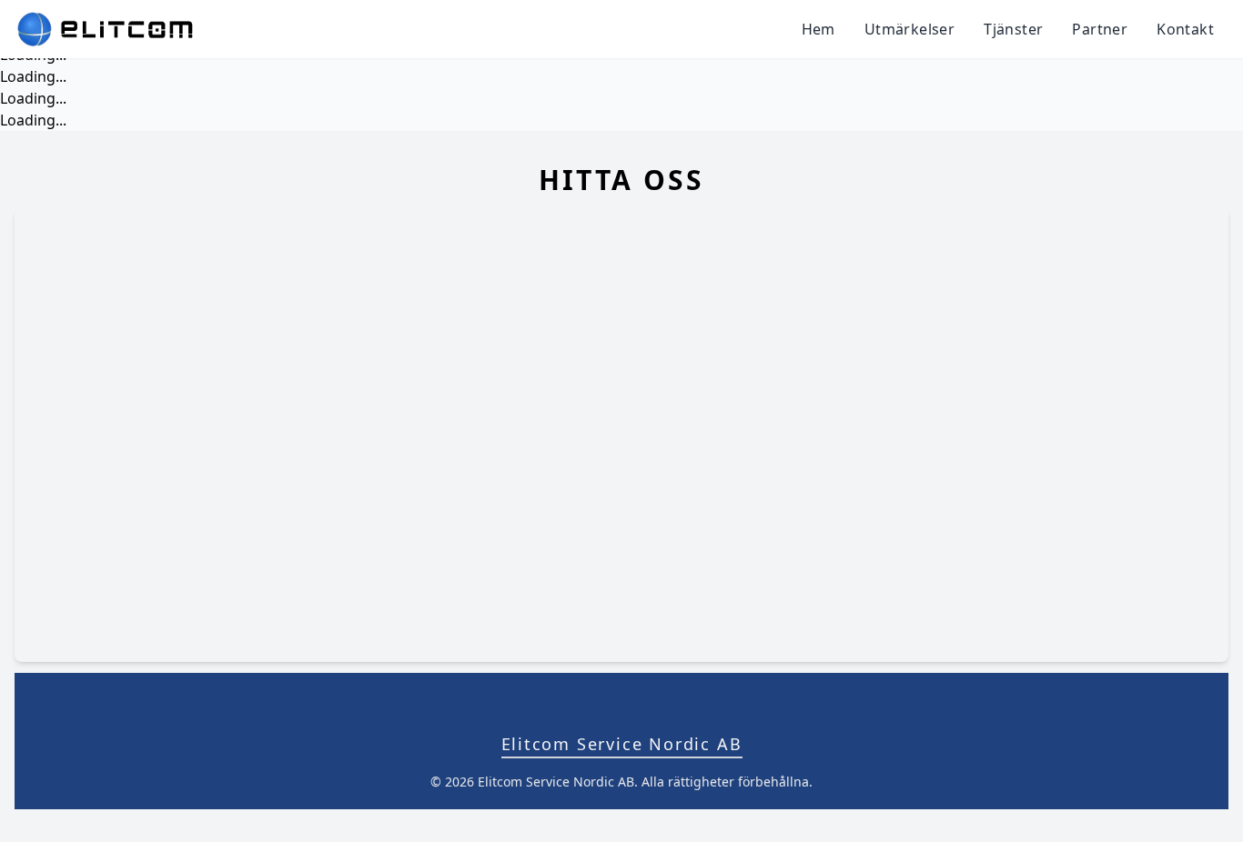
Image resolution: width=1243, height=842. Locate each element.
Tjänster (1013, 29)
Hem (818, 29)
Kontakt (1185, 29)
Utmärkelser (909, 29)
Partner (1099, 29)
